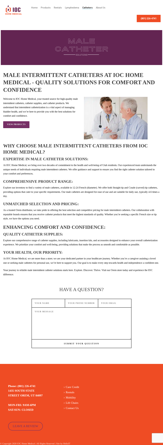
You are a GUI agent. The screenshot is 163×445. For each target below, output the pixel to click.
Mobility (71, 397)
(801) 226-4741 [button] (148, 18)
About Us (100, 7)
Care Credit (72, 387)
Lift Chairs (72, 402)
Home (34, 7)
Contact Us (72, 408)
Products (46, 7)
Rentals (58, 7)
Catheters (87, 7)
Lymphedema (72, 7)
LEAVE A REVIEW (25, 426)
